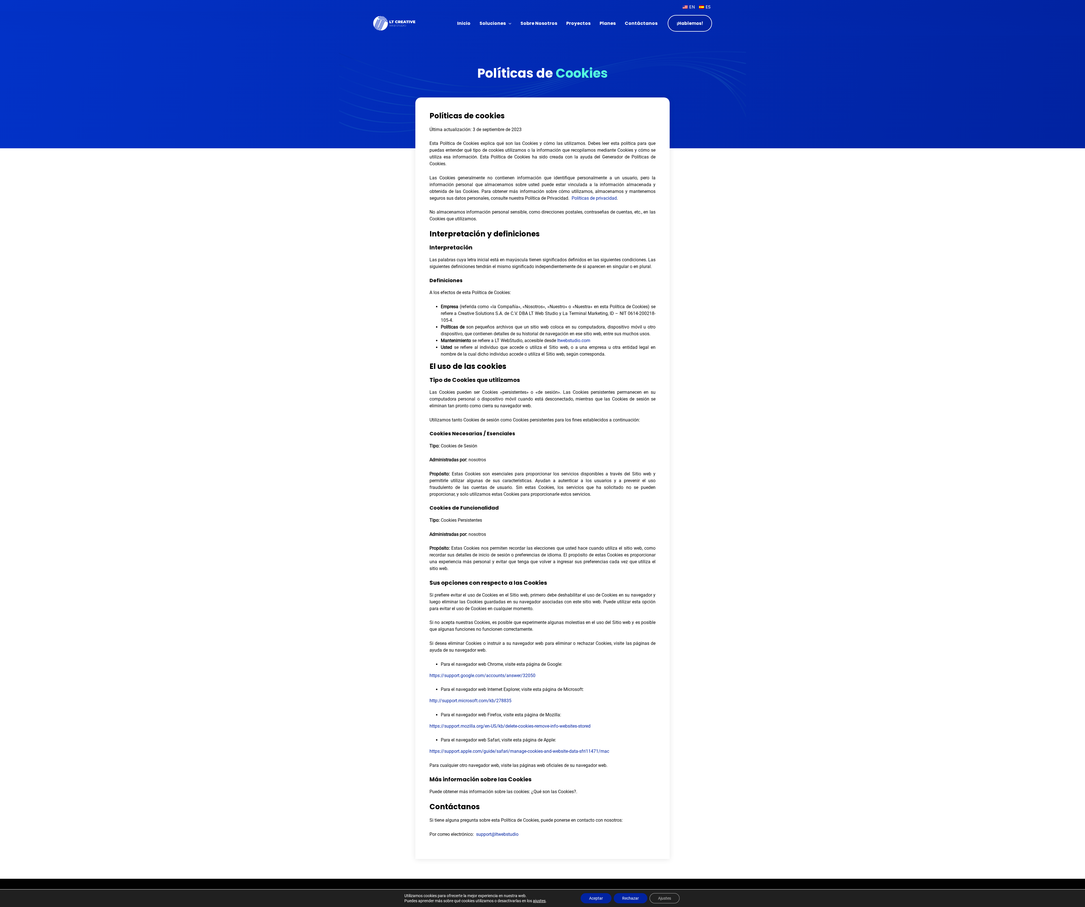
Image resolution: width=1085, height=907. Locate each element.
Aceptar (596, 898)
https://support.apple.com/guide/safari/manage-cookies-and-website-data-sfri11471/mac (519, 751)
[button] (508, 23)
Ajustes (664, 898)
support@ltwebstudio (497, 834)
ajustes (539, 901)
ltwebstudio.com (573, 340)
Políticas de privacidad (594, 198)
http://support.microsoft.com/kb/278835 (470, 700)
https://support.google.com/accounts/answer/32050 (482, 675)
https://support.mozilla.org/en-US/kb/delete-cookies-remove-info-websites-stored (510, 726)
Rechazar (630, 898)
